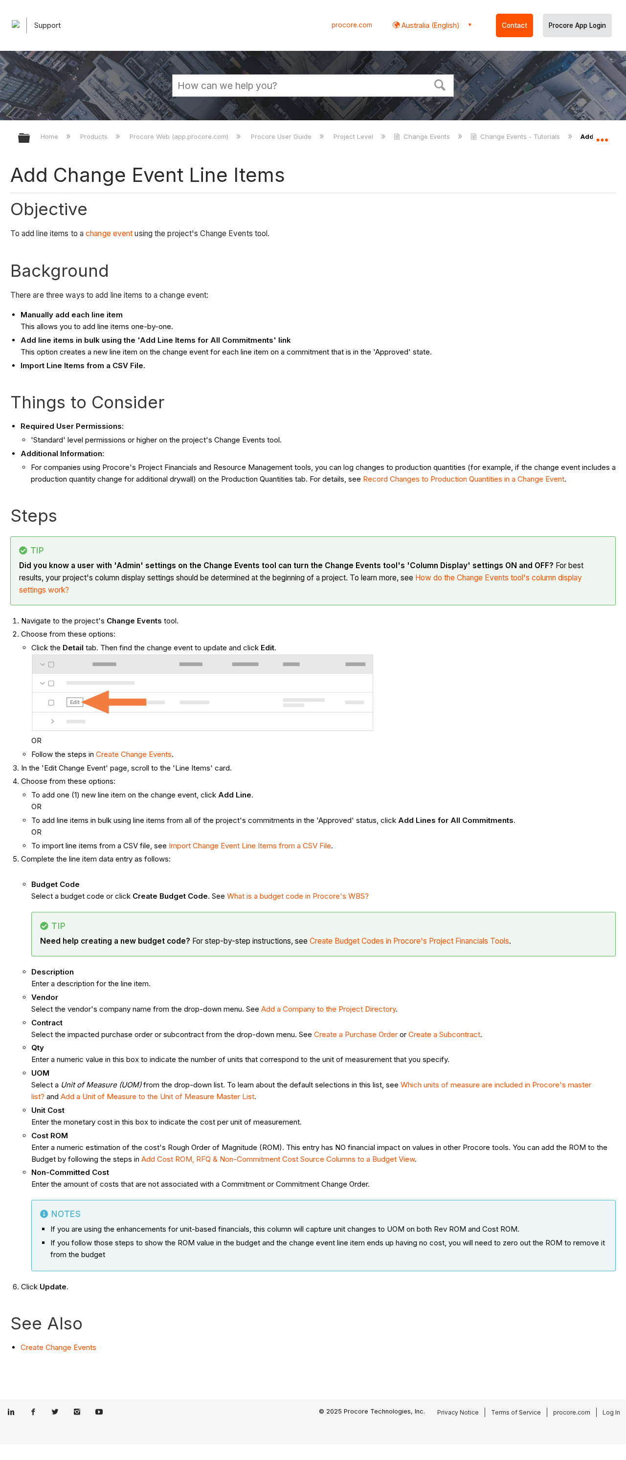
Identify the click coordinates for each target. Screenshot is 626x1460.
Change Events (427, 136)
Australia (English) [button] (430, 25)
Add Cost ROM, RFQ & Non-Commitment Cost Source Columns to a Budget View (278, 1159)
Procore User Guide (282, 136)
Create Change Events (134, 754)
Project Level (354, 136)
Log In (611, 1412)
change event (109, 233)
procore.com (352, 25)
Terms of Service (516, 1412)
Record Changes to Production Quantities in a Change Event (463, 479)
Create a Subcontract (444, 1034)
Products (95, 136)
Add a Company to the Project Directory (328, 1009)
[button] (440, 84)
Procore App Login (577, 25)
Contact (514, 25)
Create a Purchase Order (356, 1034)
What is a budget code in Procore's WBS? (298, 896)
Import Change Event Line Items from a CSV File (250, 845)
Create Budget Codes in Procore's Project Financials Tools (409, 941)
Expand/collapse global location (602, 135)
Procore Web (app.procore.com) (180, 136)
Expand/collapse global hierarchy (30, 139)
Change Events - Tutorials (520, 136)
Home (50, 136)
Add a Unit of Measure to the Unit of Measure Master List (157, 1096)
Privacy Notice (458, 1412)
